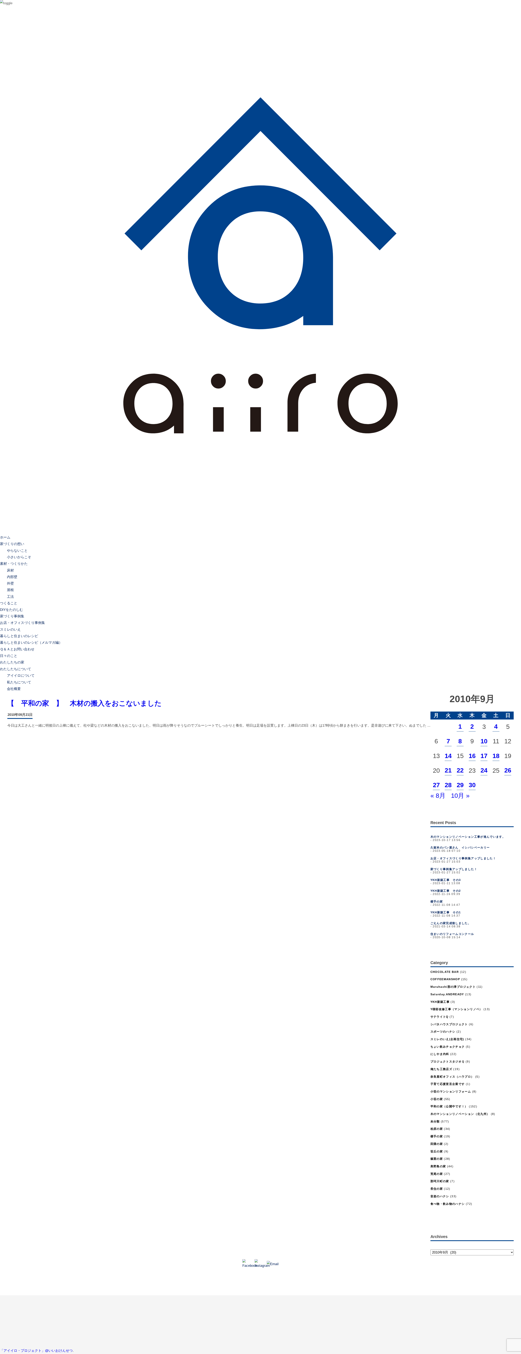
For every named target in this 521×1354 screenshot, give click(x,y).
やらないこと (17, 550)
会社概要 (14, 689)
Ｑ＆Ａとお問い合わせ (17, 649)
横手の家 (436, 901)
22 (460, 770)
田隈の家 (436, 1143)
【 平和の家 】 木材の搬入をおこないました (84, 703)
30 (472, 785)
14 (448, 755)
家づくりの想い (12, 544)
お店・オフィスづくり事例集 (22, 623)
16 (472, 755)
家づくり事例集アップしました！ (453, 869)
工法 (10, 596)
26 (507, 770)
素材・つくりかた (14, 564)
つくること (8, 603)
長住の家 (436, 1188)
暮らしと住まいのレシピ (19, 636)
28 (448, 785)
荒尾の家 (436, 1173)
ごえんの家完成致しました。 (450, 923)
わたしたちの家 (12, 662)
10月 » (460, 795)
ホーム (5, 537)
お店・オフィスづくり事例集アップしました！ (463, 858)
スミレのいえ (10, 629)
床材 (10, 570)
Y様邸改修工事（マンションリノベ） (456, 1009)
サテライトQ (439, 1016)
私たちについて (19, 682)
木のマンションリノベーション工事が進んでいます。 (468, 836)
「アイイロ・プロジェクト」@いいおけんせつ (36, 1351)
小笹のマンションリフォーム (450, 1091)
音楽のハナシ (439, 1196)
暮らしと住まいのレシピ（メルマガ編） (31, 642)
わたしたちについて (15, 669)
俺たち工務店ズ (441, 1069)
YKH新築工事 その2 (445, 890)
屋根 (10, 590)
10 (484, 741)
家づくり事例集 (12, 616)
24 (484, 770)
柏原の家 (436, 1128)
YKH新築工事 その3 (445, 880)
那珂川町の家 (439, 1181)
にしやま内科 (439, 1054)
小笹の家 (436, 1099)
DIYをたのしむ (11, 610)
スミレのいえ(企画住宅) (447, 1039)
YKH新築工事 (440, 1001)
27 (436, 785)
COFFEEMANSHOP (445, 979)
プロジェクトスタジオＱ (447, 1061)
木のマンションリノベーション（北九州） (460, 1114)
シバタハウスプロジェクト (449, 1024)
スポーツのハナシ (442, 1031)
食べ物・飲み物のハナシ (447, 1203)
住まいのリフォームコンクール (452, 934)
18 (496, 755)
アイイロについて (21, 676)
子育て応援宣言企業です (447, 1084)
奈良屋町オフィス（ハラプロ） (452, 1076)
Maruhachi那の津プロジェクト (453, 986)
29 (460, 785)
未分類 (435, 1121)
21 (448, 770)
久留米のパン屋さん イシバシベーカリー (460, 847)
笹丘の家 (436, 1151)
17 (484, 755)
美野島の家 (438, 1166)
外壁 (10, 583)
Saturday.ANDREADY (447, 994)
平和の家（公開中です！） (449, 1106)
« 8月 (437, 795)
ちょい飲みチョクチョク (447, 1046)
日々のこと (8, 656)
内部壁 (12, 577)
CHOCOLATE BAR (444, 971)
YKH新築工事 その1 (445, 912)
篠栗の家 (436, 1158)
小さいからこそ (19, 557)
